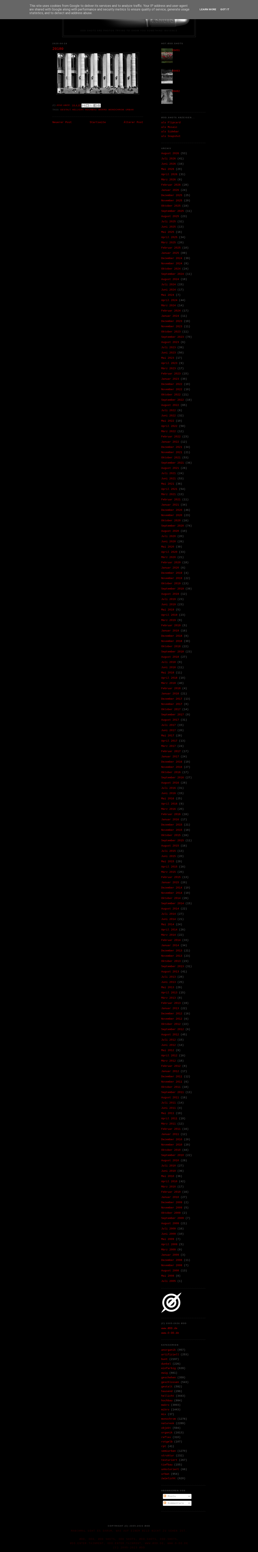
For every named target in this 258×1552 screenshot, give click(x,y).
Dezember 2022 (171, 384)
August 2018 (170, 656)
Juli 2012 (168, 1039)
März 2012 (168, 1060)
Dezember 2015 (171, 824)
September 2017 (172, 714)
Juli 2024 (168, 284)
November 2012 (171, 1018)
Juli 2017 (168, 725)
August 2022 (170, 405)
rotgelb (167, 1441)
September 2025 (172, 211)
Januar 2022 (170, 441)
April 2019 (169, 615)
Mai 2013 (167, 987)
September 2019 (172, 588)
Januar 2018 (170, 693)
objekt (166, 1428)
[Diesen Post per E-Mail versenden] (83, 105)
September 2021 (172, 462)
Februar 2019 (171, 625)
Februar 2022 (171, 436)
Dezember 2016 (171, 761)
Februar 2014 (171, 940)
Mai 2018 (167, 672)
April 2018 (169, 677)
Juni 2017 (168, 730)
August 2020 (170, 531)
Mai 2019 (167, 609)
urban (130, 110)
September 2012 (172, 1029)
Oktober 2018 (171, 646)
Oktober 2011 (171, 1087)
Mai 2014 (167, 924)
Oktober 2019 (171, 583)
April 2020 (169, 552)
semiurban (168, 1451)
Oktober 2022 (171, 394)
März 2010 (168, 1186)
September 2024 (172, 274)
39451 (176, 50)
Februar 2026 (171, 184)
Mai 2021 (167, 483)
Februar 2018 (171, 688)
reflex (166, 1437)
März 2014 (168, 934)
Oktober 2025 (171, 205)
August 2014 (170, 908)
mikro (165, 1409)
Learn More (208, 9)
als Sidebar (170, 131)
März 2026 (168, 179)
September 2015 (172, 840)
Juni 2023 (168, 352)
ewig (164, 1372)
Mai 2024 (167, 295)
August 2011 (170, 1097)
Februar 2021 (171, 499)
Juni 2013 (168, 982)
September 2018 (172, 651)
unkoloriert (170, 1469)
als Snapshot (171, 136)
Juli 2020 (168, 536)
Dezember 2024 (171, 258)
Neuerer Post (62, 122)
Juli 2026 (168, 158)
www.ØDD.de (169, 1328)
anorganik (168, 1349)
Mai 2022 (167, 420)
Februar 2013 (171, 1003)
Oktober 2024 (171, 268)
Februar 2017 (171, 751)
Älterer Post (133, 122)
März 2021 (168, 494)
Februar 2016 (171, 814)
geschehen (168, 1377)
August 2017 (170, 719)
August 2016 (170, 782)
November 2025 (171, 200)
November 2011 (171, 1081)
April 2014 (169, 929)
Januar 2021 (170, 504)
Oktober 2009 (171, 1212)
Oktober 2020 (171, 520)
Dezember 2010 (171, 1139)
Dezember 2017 (171, 698)
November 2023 (171, 326)
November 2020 (171, 515)
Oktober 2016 (171, 772)
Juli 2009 (168, 1228)
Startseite (98, 122)
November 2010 (171, 1144)
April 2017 (169, 740)
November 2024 (171, 263)
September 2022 (172, 399)
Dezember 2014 (171, 887)
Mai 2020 (167, 546)
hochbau (91, 110)
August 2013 (170, 971)
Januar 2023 (170, 378)
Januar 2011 (170, 1134)
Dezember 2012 (171, 1013)
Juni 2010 (168, 1171)
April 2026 (169, 174)
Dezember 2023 (171, 321)
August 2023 (170, 342)
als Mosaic (169, 127)
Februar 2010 (171, 1192)
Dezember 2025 (171, 195)
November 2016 (171, 767)
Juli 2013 (168, 976)
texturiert (169, 1460)
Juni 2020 (168, 541)
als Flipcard (171, 122)
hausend (167, 1391)
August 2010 (170, 1160)
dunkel (166, 1363)
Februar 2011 (171, 1129)
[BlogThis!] (87, 105)
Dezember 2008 (171, 1260)
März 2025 (168, 242)
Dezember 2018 (171, 636)
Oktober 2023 (171, 331)
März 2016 (168, 809)
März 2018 (168, 683)
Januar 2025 (170, 253)
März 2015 (168, 872)
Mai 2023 (167, 358)
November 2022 (171, 389)
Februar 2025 (171, 247)
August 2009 (170, 1223)
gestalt (65, 110)
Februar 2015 (171, 877)
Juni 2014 (168, 919)
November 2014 (171, 893)
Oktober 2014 (171, 898)
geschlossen (170, 1382)
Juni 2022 (168, 415)
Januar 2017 (170, 756)
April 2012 (169, 1055)
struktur (167, 1455)
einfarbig (168, 1368)
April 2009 (169, 1244)
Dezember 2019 (171, 573)
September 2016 (172, 777)
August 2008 (170, 1270)
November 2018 (171, 641)
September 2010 (172, 1155)
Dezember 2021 (171, 447)
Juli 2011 (168, 1102)
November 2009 (171, 1207)
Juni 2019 (168, 604)
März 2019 (168, 620)
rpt (163, 1446)
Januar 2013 (170, 1008)
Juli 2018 (168, 662)
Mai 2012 (167, 1050)
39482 (176, 91)
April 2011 (169, 1118)
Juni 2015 (168, 856)
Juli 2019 (168, 599)
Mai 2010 (167, 1176)
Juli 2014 (168, 914)
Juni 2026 (168, 163)
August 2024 (170, 279)
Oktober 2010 (171, 1150)
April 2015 (169, 866)
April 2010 (169, 1181)
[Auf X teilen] (91, 105)
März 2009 (168, 1249)
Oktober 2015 (171, 835)
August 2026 (170, 153)
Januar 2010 (170, 1197)
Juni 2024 (168, 289)
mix (163, 1414)
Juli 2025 (168, 221)
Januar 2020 (170, 567)
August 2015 (170, 845)
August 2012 (170, 1034)
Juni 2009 (168, 1233)
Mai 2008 (167, 1275)
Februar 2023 (171, 373)
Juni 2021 (168, 478)
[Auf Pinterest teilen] (99, 105)
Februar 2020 (171, 562)
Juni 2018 (168, 667)
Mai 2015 (167, 861)
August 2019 (170, 594)
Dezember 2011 (171, 1076)
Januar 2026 (170, 190)
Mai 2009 (167, 1239)
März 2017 (168, 746)
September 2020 (172, 525)
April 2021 (169, 489)
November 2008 (171, 1265)
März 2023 (168, 368)
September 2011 (172, 1092)
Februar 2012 (171, 1066)
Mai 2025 (167, 232)
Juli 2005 (168, 1281)
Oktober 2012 (171, 1024)
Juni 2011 (168, 1108)
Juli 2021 (168, 473)
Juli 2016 (168, 788)
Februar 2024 (171, 310)
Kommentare (175, 1503)
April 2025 (169, 237)
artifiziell (170, 1354)
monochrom (116, 110)
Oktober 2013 (171, 961)
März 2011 (168, 1123)
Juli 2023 (168, 347)
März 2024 (168, 305)
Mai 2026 (167, 169)
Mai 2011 (167, 1113)
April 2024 (169, 300)
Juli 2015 (168, 851)
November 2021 (171, 452)
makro (102, 110)
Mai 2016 (167, 798)
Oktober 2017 (171, 709)
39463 (176, 70)
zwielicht (168, 1478)
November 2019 (171, 578)
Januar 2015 (170, 882)
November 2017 (171, 704)
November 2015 (171, 830)
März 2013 (168, 997)
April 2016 (169, 803)
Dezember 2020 (171, 510)
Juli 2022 (168, 410)
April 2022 (169, 426)
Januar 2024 (170, 316)
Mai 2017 (167, 735)
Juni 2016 (168, 793)
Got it (224, 9)
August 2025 (170, 216)
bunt (164, 1359)
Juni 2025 (168, 226)
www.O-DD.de (170, 1333)
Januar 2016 (170, 819)
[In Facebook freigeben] (95, 105)
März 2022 (168, 431)
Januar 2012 (170, 1071)
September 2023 (172, 337)
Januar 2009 (170, 1254)
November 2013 (171, 955)
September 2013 (172, 966)
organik (167, 1432)
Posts (171, 1496)
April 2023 (169, 363)
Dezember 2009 (171, 1202)
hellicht (77, 110)
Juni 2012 (168, 1045)
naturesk (167, 1423)
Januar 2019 (170, 630)
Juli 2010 (168, 1165)
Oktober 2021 (171, 457)
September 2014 (172, 903)
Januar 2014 (170, 945)
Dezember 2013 (171, 950)
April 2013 (169, 992)
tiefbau (167, 1464)
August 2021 (170, 468)
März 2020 (168, 557)
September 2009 (172, 1218)
